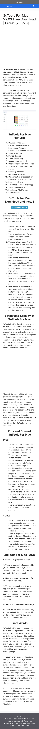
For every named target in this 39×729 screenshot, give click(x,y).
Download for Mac (20, 207)
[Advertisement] (19, 48)
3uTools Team (21, 723)
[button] (34, 6)
